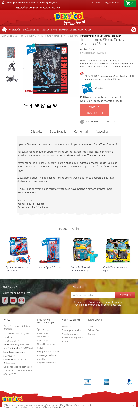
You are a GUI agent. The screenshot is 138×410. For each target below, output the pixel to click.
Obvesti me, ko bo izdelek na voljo (102, 97)
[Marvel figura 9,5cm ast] (53, 250)
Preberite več (58, 407)
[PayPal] (129, 382)
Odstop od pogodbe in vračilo (72, 339)
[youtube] (13, 300)
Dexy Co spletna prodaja (13, 35)
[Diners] (87, 382)
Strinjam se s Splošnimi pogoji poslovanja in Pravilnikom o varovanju (98, 303)
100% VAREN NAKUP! (69, 7)
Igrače (40, 35)
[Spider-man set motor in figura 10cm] (20, 250)
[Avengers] (43, 261)
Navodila (102, 131)
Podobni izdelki (69, 229)
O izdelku (36, 131)
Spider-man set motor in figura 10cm (18, 269)
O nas (90, 326)
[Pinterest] (55, 106)
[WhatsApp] (43, 106)
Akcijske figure (71, 35)
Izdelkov (30, 35)
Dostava (66, 326)
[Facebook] (31, 106)
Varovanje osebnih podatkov (46, 357)
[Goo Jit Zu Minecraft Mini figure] (118, 250)
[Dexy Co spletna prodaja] (69, 19)
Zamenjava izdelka (71, 330)
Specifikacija (58, 131)
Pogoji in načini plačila (48, 351)
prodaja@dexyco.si (19, 344)
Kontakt (92, 333)
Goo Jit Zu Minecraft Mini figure (115, 269)
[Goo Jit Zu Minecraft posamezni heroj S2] (85, 250)
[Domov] (5, 30)
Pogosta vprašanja (46, 362)
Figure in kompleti (53, 35)
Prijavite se (94, 107)
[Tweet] (37, 106)
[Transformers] (31, 91)
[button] (133, 29)
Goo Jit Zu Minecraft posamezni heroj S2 (81, 269)
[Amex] (106, 382)
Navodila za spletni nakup (46, 346)
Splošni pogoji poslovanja (44, 331)
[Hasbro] (87, 88)
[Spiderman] (11, 261)
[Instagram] (21, 300)
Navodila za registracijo (43, 338)
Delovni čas (93, 330)
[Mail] (49, 106)
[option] (69, 7)
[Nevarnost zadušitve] (82, 77)
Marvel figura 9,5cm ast (49, 267)
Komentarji (81, 131)
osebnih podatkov (111, 304)
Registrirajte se (112, 2)
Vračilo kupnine (70, 333)
